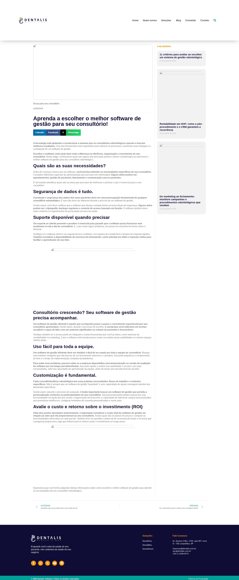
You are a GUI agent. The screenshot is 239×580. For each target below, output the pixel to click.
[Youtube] (54, 563)
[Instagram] (40, 563)
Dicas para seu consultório (46, 103)
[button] (39, 132)
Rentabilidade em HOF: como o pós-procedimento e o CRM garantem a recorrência (181, 127)
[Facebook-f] (33, 563)
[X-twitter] (47, 563)
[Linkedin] (61, 563)
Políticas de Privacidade (198, 579)
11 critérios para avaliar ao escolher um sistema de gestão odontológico (181, 56)
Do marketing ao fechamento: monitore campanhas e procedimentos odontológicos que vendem (180, 201)
